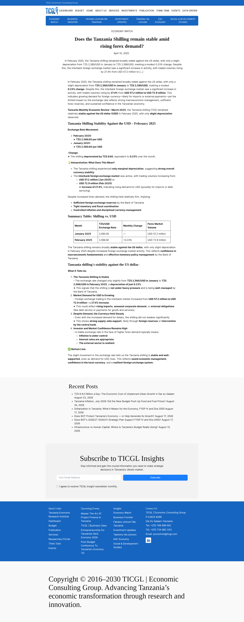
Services (114, 10)
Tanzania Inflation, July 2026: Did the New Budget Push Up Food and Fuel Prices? (120, 401)
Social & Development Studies (182, 20)
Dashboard (66, 10)
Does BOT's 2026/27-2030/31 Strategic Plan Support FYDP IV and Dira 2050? (117, 419)
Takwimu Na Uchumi (142, 20)
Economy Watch (54, 20)
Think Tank (162, 10)
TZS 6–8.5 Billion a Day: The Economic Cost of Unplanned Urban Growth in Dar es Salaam (124, 393)
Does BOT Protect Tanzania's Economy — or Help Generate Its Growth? (114, 416)
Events (176, 10)
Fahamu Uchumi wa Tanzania (96, 20)
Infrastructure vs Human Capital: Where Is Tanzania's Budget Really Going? (116, 427)
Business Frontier (72, 20)
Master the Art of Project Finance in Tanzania (91, 517)
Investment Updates (121, 20)
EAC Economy (160, 20)
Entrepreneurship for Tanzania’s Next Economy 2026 (92, 534)
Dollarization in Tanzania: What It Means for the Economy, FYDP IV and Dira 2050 (119, 408)
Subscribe (155, 477)
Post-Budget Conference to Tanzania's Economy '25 (92, 547)
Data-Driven (189, 10)
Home (89, 10)
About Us (100, 10)
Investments (129, 10)
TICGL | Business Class (94, 525)
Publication (146, 10)
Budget (79, 10)
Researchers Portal (59, 539)
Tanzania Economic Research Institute (59, 514)
